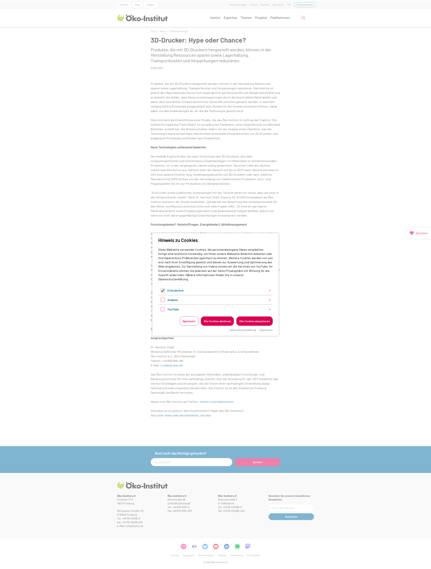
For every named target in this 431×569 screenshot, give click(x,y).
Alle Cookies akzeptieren (254, 321)
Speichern (189, 321)
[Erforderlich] (163, 291)
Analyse (172, 300)
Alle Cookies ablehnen (217, 321)
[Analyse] (163, 301)
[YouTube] (163, 310)
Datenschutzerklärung (173, 279)
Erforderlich (175, 290)
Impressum (266, 329)
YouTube (173, 309)
